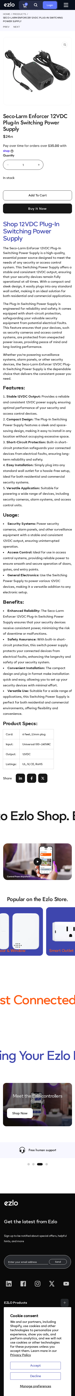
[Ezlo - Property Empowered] (11, 1204)
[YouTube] (66, 1283)
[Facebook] (23, 1283)
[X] (52, 1283)
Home (6, 14)
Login (50, 5)
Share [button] (7, 778)
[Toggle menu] (65, 1303)
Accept (35, 1365)
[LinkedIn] (9, 1283)
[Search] (35, 5)
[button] (28, 1164)
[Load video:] (37, 861)
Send (58, 1261)
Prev (6, 26)
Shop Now (20, 1113)
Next (16, 26)
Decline (35, 1376)
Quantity (8, 155)
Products (19, 14)
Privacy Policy (20, 1355)
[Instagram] (37, 1283)
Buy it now (37, 209)
